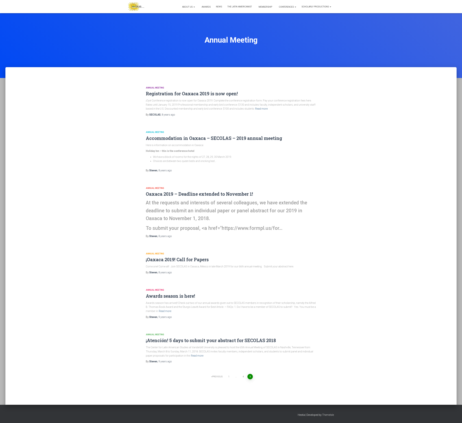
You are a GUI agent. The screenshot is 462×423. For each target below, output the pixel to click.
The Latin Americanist (239, 6)
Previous (217, 376)
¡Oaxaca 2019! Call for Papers (177, 260)
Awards (206, 7)
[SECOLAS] (136, 6)
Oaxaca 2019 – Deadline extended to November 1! (199, 194)
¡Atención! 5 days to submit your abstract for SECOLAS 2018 (211, 340)
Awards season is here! (170, 296)
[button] (194, 7)
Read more (261, 108)
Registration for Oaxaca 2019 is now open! (192, 94)
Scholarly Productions (315, 6)
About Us (187, 7)
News (219, 6)
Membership (265, 7)
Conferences (286, 7)
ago (168, 114)
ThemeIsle (328, 414)
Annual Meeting (155, 87)
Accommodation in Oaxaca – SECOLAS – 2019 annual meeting (214, 138)
